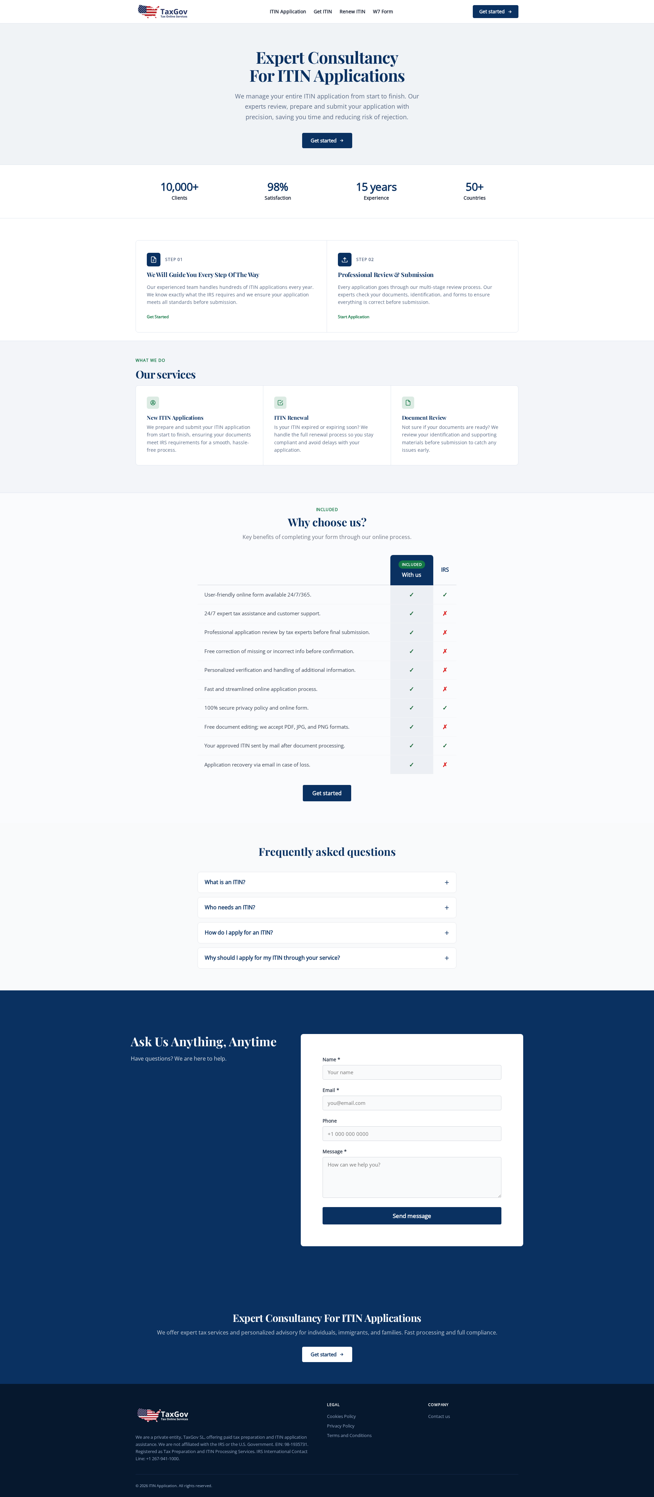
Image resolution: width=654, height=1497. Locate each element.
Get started (492, 11)
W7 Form (383, 11)
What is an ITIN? (225, 882)
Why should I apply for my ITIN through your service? (272, 957)
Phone (330, 1120)
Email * (331, 1090)
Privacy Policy (341, 1426)
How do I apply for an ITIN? (239, 932)
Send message (412, 1216)
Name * (331, 1059)
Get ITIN (323, 11)
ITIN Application (288, 11)
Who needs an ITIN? (230, 907)
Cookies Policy (341, 1416)
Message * (335, 1151)
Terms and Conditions (349, 1435)
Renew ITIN (352, 11)
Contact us (439, 1416)
